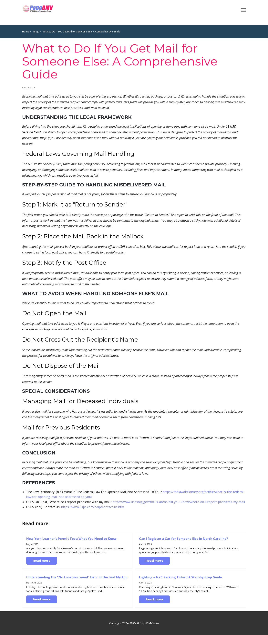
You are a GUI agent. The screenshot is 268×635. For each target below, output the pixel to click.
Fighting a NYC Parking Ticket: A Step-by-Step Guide (180, 577)
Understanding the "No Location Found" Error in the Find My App (77, 577)
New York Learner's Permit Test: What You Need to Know (71, 538)
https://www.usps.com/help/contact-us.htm (92, 507)
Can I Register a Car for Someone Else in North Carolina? (183, 538)
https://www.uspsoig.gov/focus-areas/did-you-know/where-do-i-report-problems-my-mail (178, 502)
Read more (41, 560)
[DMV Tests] (38, 8)
